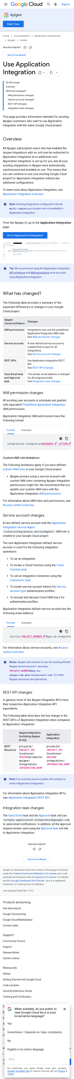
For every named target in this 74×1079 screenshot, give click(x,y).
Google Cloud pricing (14, 914)
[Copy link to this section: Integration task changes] (47, 808)
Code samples (11, 985)
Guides (23, 40)
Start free (13, 24)
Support (7, 946)
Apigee (16, 15)
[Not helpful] (30, 47)
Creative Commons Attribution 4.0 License (34, 873)
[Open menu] (5, 4)
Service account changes (47, 354)
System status (11, 958)
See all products (12, 908)
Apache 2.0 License (46, 877)
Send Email (15, 815)
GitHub (6, 973)
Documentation (22, 36)
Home (6, 36)
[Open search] (49, 4)
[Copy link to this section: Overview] (25, 139)
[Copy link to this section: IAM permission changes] (46, 393)
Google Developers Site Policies (27, 880)
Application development (47, 36)
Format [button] (10, 430)
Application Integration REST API (29, 797)
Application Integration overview (23, 194)
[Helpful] (25, 47)
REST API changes (43, 367)
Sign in (66, 4)
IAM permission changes (46, 337)
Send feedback (16, 55)
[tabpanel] (37, 442)
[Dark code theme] (61, 438)
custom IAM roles (14, 469)
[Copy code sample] (67, 438)
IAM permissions (40, 272)
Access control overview (18, 505)
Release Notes (11, 952)
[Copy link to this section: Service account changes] (48, 516)
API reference (17, 272)
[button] (37, 250)
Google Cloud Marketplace (18, 919)
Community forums (14, 941)
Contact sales (10, 925)
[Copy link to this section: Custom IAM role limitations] (43, 458)
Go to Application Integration (25, 235)
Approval (44, 815)
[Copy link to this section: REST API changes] (36, 693)
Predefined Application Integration (43, 404)
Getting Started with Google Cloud (22, 979)
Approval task (49, 828)
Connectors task (20, 580)
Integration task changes (47, 381)
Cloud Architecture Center (17, 991)
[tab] (10, 430)
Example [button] (26, 430)
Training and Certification (17, 996)
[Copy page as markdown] (51, 73)
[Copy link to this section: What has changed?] (44, 294)
